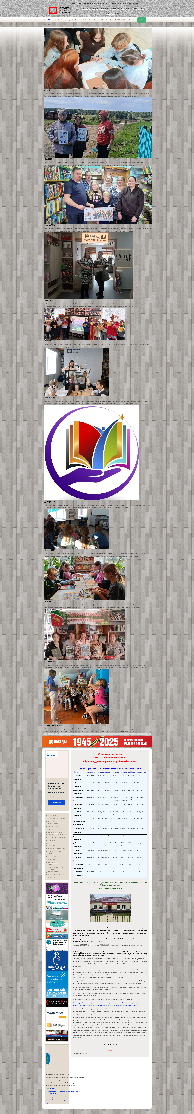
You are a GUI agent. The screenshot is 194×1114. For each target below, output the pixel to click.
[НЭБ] (57, 946)
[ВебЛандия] (57, 926)
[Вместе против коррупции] (57, 951)
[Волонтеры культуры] (57, 970)
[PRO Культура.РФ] (57, 1021)
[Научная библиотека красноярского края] (57, 900)
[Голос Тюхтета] (57, 933)
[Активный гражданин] (57, 997)
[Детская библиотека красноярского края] (57, 909)
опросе (127, 758)
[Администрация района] (57, 938)
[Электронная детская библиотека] (57, 919)
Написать (56, 802)
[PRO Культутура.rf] (57, 1041)
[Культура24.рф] (57, 1006)
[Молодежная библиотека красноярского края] (57, 904)
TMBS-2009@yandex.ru (109, 945)
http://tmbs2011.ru (136, 945)
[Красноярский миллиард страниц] (57, 1029)
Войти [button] (142, 20)
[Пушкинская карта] (57, 893)
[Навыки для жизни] (57, 1037)
